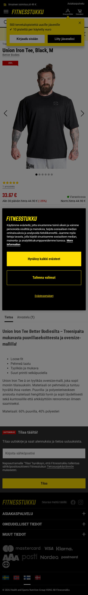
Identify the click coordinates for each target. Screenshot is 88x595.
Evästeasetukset (44, 296)
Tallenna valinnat (44, 277)
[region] (44, 259)
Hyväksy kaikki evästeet (44, 259)
